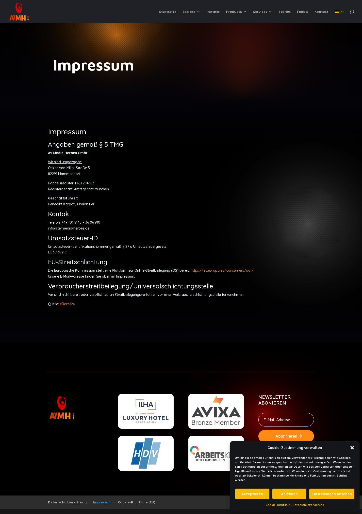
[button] (352, 447)
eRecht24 (67, 304)
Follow (302, 12)
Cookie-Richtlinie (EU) (136, 502)
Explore (189, 12)
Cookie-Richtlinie (278, 505)
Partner (213, 12)
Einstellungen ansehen (332, 494)
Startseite (167, 12)
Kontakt (321, 12)
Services (260, 12)
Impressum (102, 502)
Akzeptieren (252, 494)
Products (234, 12)
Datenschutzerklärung (308, 505)
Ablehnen (289, 494)
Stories (285, 12)
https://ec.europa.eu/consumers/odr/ (222, 270)
